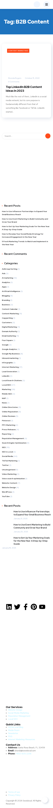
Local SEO (6, 385)
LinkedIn (5, 376)
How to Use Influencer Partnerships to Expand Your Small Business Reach (24, 213)
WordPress (7, 492)
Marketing (6, 389)
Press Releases (9, 429)
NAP (4, 398)
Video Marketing (9, 474)
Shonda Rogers (14, 78)
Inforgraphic (7, 362)
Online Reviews (8, 416)
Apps (4, 287)
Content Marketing (18, 51)
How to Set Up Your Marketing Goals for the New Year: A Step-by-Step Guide (26, 228)
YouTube (6, 496)
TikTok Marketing (9, 461)
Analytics (6, 282)
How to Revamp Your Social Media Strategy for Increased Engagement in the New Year (22, 235)
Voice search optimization (13, 478)
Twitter (5, 465)
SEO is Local (7, 452)
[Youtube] (42, 607)
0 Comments (13, 82)
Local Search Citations (12, 380)
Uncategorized (8, 469)
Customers (7, 322)
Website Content (9, 483)
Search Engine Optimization (14, 443)
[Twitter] (17, 607)
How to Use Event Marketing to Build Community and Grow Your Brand (25, 220)
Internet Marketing (10, 367)
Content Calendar (10, 309)
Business (6, 304)
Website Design (9, 487)
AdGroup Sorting (9, 269)
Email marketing (9, 336)
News (4, 403)
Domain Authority (9, 331)
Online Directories (10, 407)
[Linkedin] (9, 607)
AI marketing (7, 278)
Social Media (7, 456)
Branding (6, 300)
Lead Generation (9, 371)
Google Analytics (9, 349)
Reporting (6, 434)
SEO (4, 447)
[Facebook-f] (25, 607)
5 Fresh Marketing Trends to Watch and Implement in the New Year (25, 243)
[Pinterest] (34, 607)
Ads (3, 273)
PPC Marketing (8, 425)
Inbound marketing (10, 358)
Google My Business (11, 354)
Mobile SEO (7, 394)
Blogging (6, 296)
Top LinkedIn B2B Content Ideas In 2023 (24, 89)
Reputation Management (13, 438)
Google (5, 345)
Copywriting (7, 318)
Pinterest (6, 420)
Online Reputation (10, 411)
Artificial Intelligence (11, 291)
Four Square (7, 340)
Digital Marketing (9, 327)
